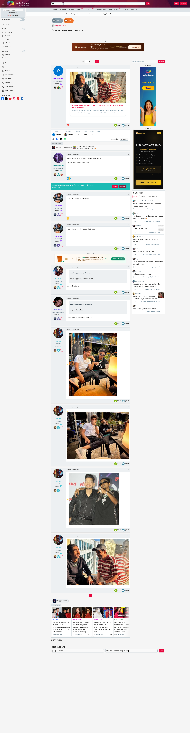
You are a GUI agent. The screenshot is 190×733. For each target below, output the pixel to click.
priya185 (157, 267)
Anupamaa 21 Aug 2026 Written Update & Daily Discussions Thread (145, 297)
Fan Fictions (9, 75)
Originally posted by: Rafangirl (80, 273)
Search (161, 62)
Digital (7, 39)
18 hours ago (147, 254)
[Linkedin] (22, 98)
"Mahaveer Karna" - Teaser (142, 274)
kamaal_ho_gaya (155, 302)
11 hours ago (146, 277)
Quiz (79, 9)
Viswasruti (157, 221)
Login (176, 4)
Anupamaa (138, 293)
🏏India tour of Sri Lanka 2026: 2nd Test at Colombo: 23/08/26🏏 (148, 217)
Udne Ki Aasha (139, 236)
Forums (5, 51)
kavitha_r (157, 244)
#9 (128, 470)
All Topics (8, 55)
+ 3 (61, 350)
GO (148, 4)
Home (7, 24)
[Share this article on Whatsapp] (65, 139)
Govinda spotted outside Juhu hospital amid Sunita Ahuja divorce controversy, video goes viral (102, 627)
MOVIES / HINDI (77, 620)
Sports (7, 46)
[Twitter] (6, 98)
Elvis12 (158, 232)
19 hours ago (149, 267)
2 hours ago (151, 232)
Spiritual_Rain (156, 254)
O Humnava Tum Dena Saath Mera (145, 201)
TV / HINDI (55, 620)
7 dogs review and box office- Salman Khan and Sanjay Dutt (148, 263)
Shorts (7, 83)
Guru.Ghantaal (156, 277)
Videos (7, 67)
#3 (128, 194)
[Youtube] (10, 98)
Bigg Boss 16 (60, 26)
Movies (7, 36)
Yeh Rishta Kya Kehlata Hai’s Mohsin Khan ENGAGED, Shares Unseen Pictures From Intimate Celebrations (61, 627)
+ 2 (61, 287)
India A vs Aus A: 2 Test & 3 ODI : (144, 252)
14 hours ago (149, 244)
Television (8, 32)
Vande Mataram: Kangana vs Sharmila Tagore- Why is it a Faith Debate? (146, 285)
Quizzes (8, 79)
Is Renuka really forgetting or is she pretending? (145, 240)
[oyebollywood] (53, 134)
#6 (128, 298)
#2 (128, 154)
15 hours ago (145, 302)
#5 (128, 267)
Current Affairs (139, 281)
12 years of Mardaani (140, 228)
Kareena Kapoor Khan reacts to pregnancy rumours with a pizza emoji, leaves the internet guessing (81, 627)
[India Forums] (18, 3)
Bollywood (138, 226)
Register (183, 4)
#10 (128, 536)
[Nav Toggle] (3, 4)
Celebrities (9, 63)
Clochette (157, 289)
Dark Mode (6, 20)
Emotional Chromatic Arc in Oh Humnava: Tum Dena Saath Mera (147, 205)
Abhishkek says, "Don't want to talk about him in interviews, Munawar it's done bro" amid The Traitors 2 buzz (122, 627)
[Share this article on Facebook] (57, 139)
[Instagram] (14, 98)
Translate (14, 16)
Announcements (153, 196)
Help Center (9, 91)
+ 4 (61, 319)
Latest (135, 196)
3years (58, 134)
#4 (128, 224)
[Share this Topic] (53, 139)
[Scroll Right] (128, 147)
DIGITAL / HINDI (118, 620)
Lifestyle (8, 43)
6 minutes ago (148, 221)
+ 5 (61, 214)
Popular (142, 196)
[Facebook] (2, 98)
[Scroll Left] (53, 147)
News (4, 29)
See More (5, 58)
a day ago (150, 312)
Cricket (137, 213)
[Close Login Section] (128, 186)
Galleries (8, 71)
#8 (128, 407)
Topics (71, 9)
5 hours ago (149, 209)
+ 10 (62, 87)
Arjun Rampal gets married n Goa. (144, 309)
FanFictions (101, 9)
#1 (128, 67)
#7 (128, 329)
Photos (134, 9)
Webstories (113, 9)
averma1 (157, 209)
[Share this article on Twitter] (61, 139)
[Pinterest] (18, 98)
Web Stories (9, 87)
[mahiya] (65, 134)
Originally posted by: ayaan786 (81, 304)
